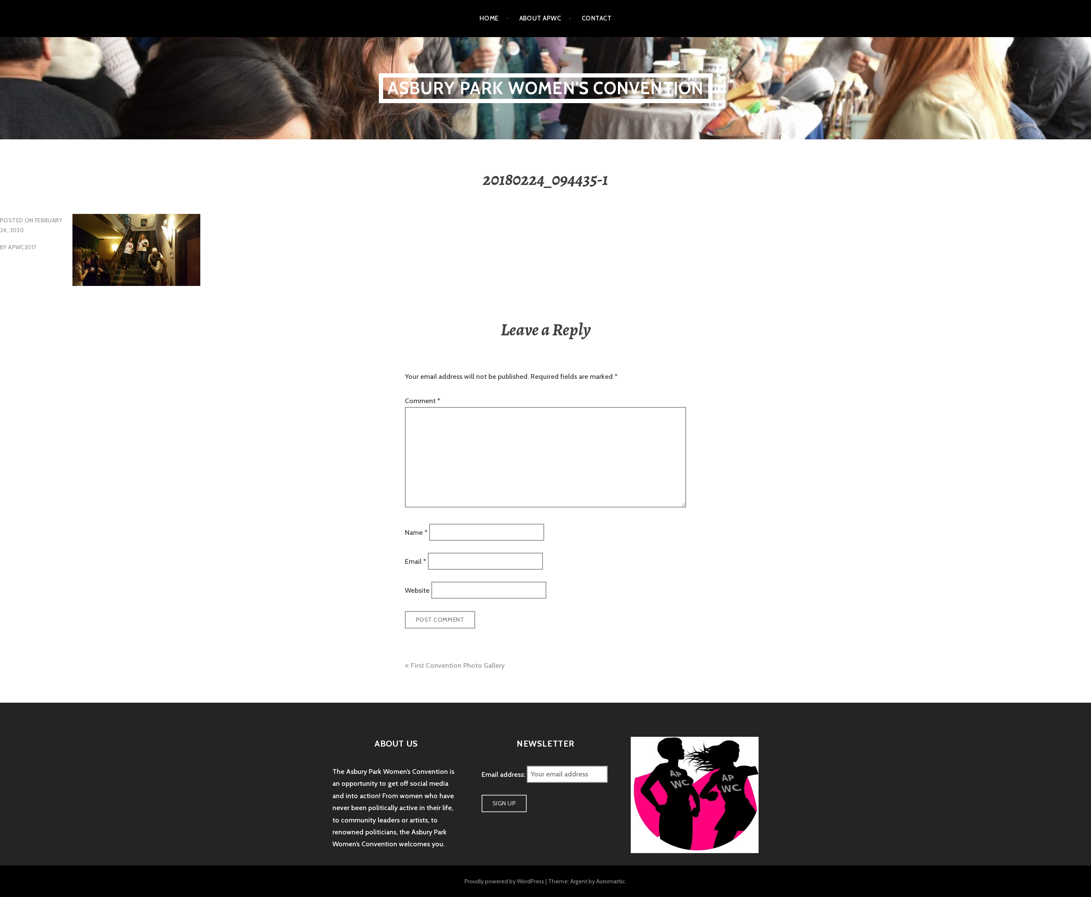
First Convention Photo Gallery (458, 665)
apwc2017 (22, 247)
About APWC (540, 18)
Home (489, 18)
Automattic (610, 881)
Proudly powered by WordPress (504, 881)
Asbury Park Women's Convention (545, 88)
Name (416, 532)
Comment (422, 401)
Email (415, 561)
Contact (597, 18)
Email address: (504, 774)
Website (417, 590)
